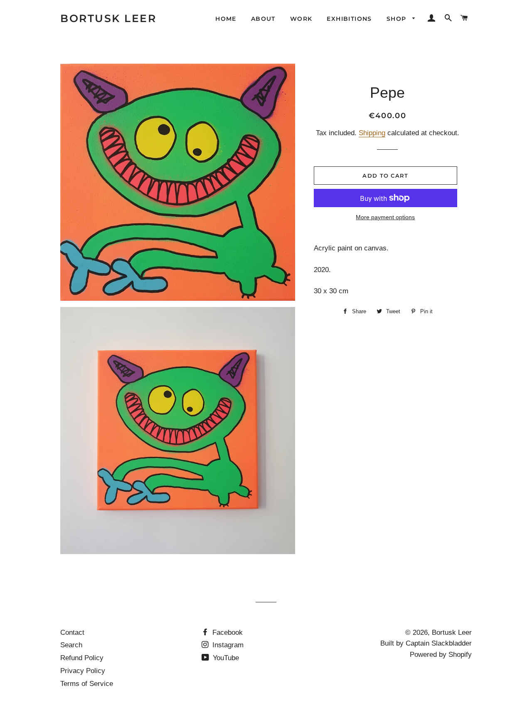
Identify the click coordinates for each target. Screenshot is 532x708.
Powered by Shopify (441, 654)
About (263, 18)
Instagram (227, 645)
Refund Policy (81, 658)
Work (301, 18)
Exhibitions (349, 18)
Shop (398, 18)
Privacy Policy (82, 671)
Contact (72, 632)
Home (225, 18)
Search (71, 645)
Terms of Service (86, 684)
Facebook (226, 632)
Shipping (372, 133)
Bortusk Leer (108, 18)
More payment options (385, 217)
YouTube (225, 658)
